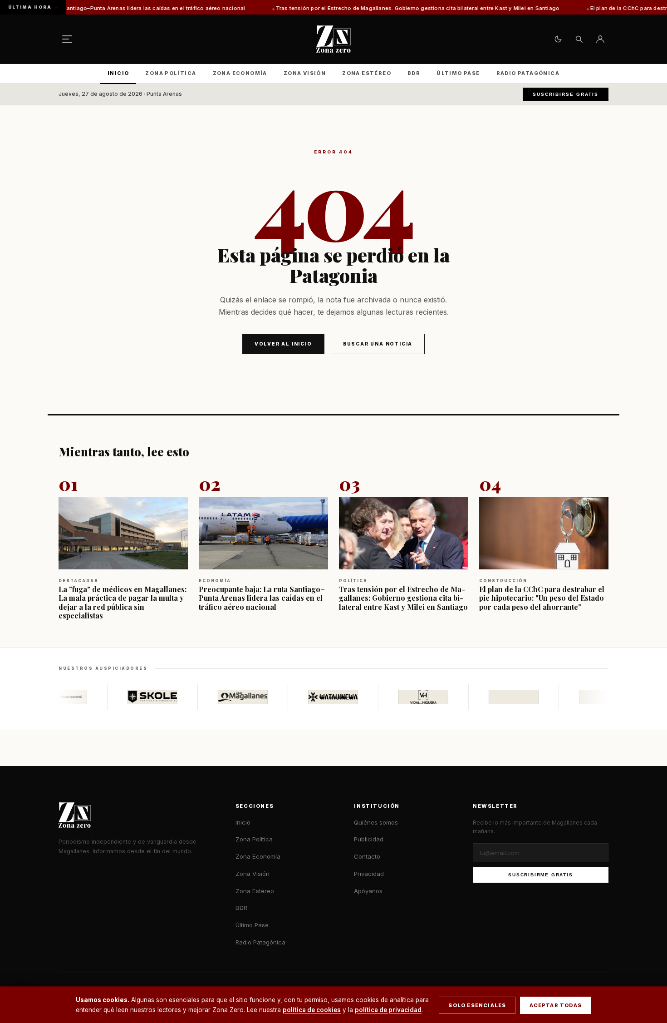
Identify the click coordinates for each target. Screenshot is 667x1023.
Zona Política (170, 73)
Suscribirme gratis (540, 874)
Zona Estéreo (366, 73)
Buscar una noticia (377, 343)
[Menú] (67, 39)
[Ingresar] (600, 39)
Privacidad (369, 873)
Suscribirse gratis (565, 94)
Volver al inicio (283, 343)
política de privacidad (388, 1009)
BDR (413, 73)
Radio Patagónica (527, 73)
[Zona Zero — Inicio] (333, 39)
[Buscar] (579, 39)
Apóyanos (368, 891)
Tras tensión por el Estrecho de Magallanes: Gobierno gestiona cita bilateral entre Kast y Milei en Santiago (346, 8)
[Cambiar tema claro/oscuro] (558, 39)
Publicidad (368, 839)
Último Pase (458, 73)
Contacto (367, 856)
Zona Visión (305, 73)
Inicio (118, 73)
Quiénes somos (376, 822)
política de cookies (312, 1009)
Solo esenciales (477, 1005)
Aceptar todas (556, 1005)
